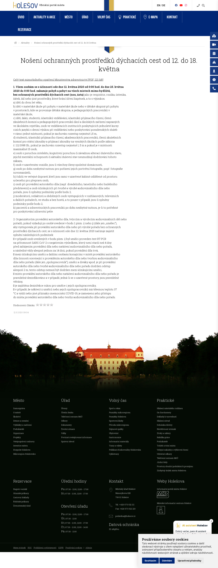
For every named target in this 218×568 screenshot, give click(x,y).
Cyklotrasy (114, 454)
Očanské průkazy (21, 493)
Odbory (64, 420)
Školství (17, 416)
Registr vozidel (20, 489)
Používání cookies (73, 547)
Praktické (129, 17)
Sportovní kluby (116, 420)
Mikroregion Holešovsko (24, 454)
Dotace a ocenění (21, 420)
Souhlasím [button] (150, 560)
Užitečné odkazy (164, 454)
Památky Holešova (117, 416)
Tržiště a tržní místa (166, 445)
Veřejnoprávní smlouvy (23, 441)
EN (158, 5)
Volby (63, 433)
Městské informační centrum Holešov (174, 503)
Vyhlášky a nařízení (22, 425)
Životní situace (68, 429)
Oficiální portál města (51, 5)
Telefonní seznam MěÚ (71, 416)
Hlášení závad (163, 420)
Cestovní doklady (21, 497)
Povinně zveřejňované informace (76, 437)
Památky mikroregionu (119, 412)
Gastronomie (115, 437)
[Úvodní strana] (15, 42)
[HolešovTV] (181, 5)
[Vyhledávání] (203, 5)
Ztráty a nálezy (164, 433)
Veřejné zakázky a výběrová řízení (172, 449)
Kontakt (172, 17)
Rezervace (24, 29)
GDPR (61, 547)
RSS (30, 547)
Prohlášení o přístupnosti (45, 547)
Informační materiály (119, 441)
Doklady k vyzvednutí (167, 416)
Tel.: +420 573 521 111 (124, 504)
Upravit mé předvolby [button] (189, 560)
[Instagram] (186, 5)
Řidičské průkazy (21, 501)
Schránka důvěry (164, 425)
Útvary (64, 408)
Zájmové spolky (116, 429)
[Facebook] (176, 5)
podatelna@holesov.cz (125, 516)
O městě (17, 412)
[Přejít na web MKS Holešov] (181, 494)
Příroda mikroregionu (119, 425)
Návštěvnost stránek (166, 429)
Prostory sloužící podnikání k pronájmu (175, 466)
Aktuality (25, 42)
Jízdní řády (162, 462)
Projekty (17, 437)
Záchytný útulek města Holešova (171, 470)
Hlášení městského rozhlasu (170, 408)
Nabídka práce (163, 437)
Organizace (18, 433)
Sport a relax (114, 408)
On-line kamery (164, 412)
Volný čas (104, 17)
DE (163, 5)
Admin (89, 547)
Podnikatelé (18, 429)
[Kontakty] (198, 5)
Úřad (85, 17)
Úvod (21, 17)
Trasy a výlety (115, 445)
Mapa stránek (19, 547)
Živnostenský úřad (21, 505)
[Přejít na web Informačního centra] (181, 510)
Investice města (20, 445)
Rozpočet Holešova (21, 449)
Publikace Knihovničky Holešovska (125, 449)
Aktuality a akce (44, 17)
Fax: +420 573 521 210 (125, 508)
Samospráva (19, 408)
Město (69, 17)
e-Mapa (153, 17)
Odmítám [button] (167, 560)
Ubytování (113, 433)
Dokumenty (66, 425)
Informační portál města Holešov (172, 489)
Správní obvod (67, 441)
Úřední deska (67, 412)
